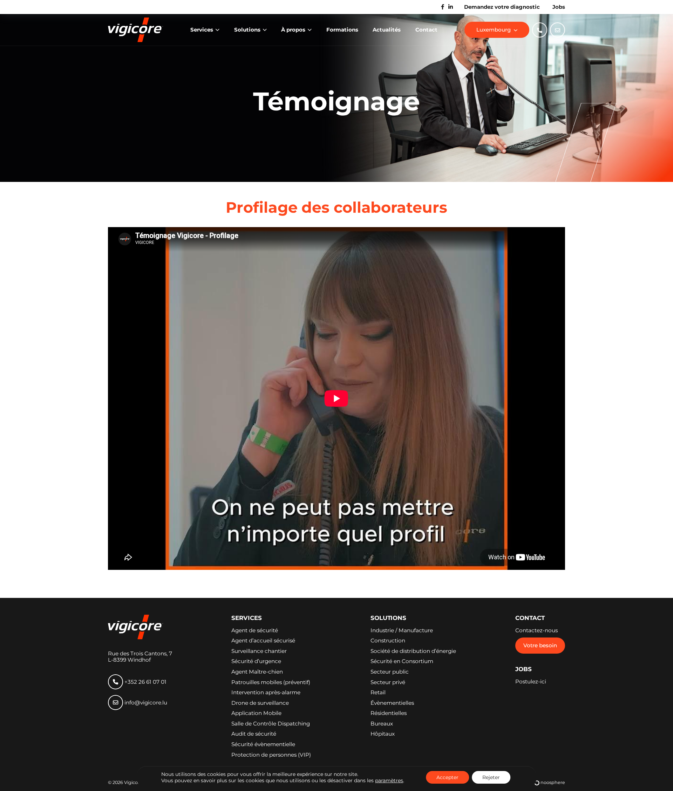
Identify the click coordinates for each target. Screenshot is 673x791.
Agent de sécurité (254, 630)
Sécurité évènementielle (263, 744)
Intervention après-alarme (265, 692)
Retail (378, 692)
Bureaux (382, 724)
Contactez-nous (536, 630)
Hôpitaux (383, 734)
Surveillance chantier (259, 651)
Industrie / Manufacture (402, 630)
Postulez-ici (530, 682)
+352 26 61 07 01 (144, 682)
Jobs (558, 7)
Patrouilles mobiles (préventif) (270, 682)
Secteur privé (388, 682)
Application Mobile (256, 713)
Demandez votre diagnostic (502, 7)
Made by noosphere (539, 782)
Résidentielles (389, 713)
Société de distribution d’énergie (413, 651)
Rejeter (491, 777)
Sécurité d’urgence (256, 661)
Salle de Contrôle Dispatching (270, 724)
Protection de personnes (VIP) (271, 755)
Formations (342, 30)
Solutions (248, 30)
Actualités (387, 30)
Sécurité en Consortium (402, 661)
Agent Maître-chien (257, 672)
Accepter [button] (447, 777)
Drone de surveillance (260, 703)
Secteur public (390, 672)
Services (202, 30)
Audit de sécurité (253, 734)
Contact (426, 30)
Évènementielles (392, 703)
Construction (388, 640)
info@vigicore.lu (145, 702)
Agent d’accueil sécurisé (263, 640)
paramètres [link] (389, 780)
